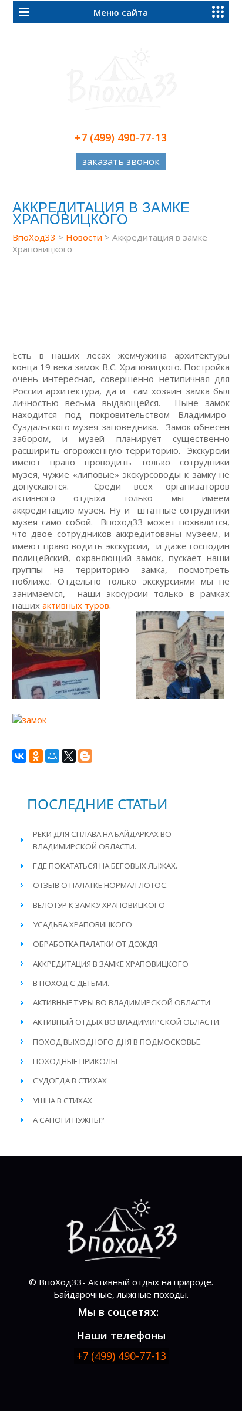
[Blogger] (85, 756)
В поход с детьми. (71, 983)
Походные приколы (75, 1061)
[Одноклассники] (36, 756)
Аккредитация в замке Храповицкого (111, 963)
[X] (69, 756)
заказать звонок (121, 161)
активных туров (75, 605)
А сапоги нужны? (68, 1120)
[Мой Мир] (52, 756)
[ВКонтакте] (19, 756)
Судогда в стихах (70, 1080)
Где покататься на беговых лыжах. (105, 865)
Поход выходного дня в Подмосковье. (117, 1042)
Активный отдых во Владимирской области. (127, 1022)
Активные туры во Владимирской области (121, 1002)
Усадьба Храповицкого (82, 924)
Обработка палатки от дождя (95, 944)
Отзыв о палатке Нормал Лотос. (100, 885)
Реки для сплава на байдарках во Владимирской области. (102, 840)
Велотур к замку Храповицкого (99, 905)
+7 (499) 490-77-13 (121, 137)
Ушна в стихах (62, 1100)
